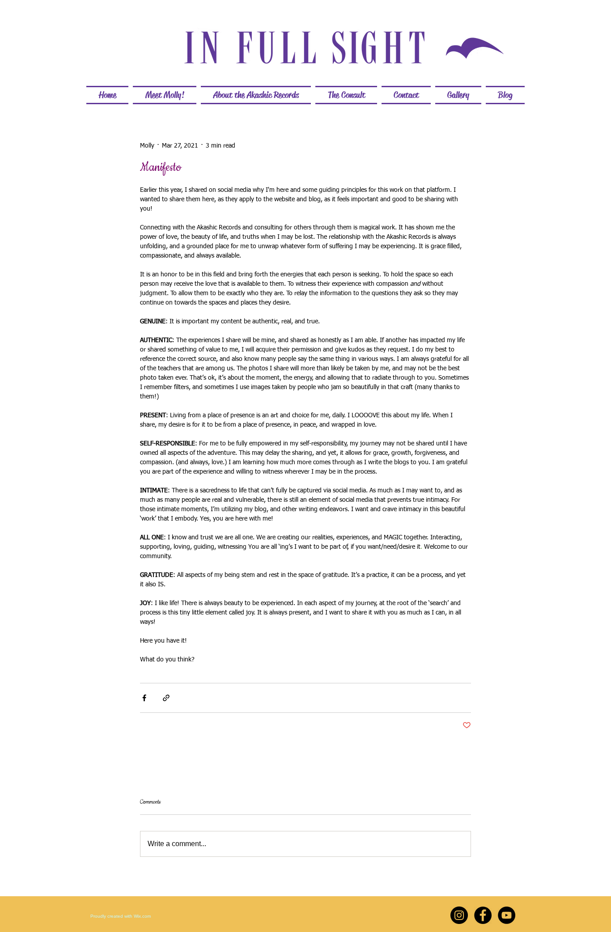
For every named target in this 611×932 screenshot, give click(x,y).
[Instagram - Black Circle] (459, 915)
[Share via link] (166, 698)
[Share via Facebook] (144, 698)
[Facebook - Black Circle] (483, 915)
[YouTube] (506, 915)
